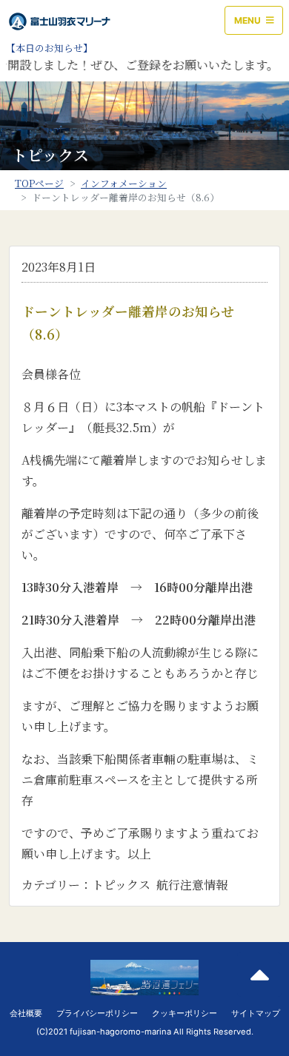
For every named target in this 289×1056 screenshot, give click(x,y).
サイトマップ (255, 1013)
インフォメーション (124, 183)
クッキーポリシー (184, 1013)
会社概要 (26, 1013)
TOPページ (39, 183)
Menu (248, 20)
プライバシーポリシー (97, 1013)
